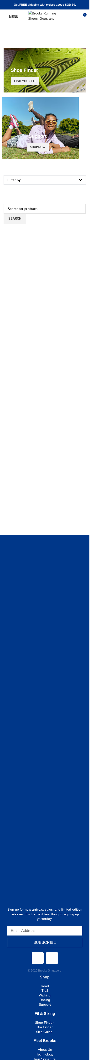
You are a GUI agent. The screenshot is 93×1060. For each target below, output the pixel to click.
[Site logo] (45, 16)
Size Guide (44, 1032)
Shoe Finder (45, 1022)
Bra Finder (45, 1027)
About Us (45, 1049)
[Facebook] (38, 958)
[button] (45, 179)
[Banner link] (45, 70)
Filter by (14, 180)
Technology (44, 1054)
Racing (45, 1000)
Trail (44, 990)
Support (45, 1004)
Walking (45, 995)
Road (45, 986)
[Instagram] (52, 958)
